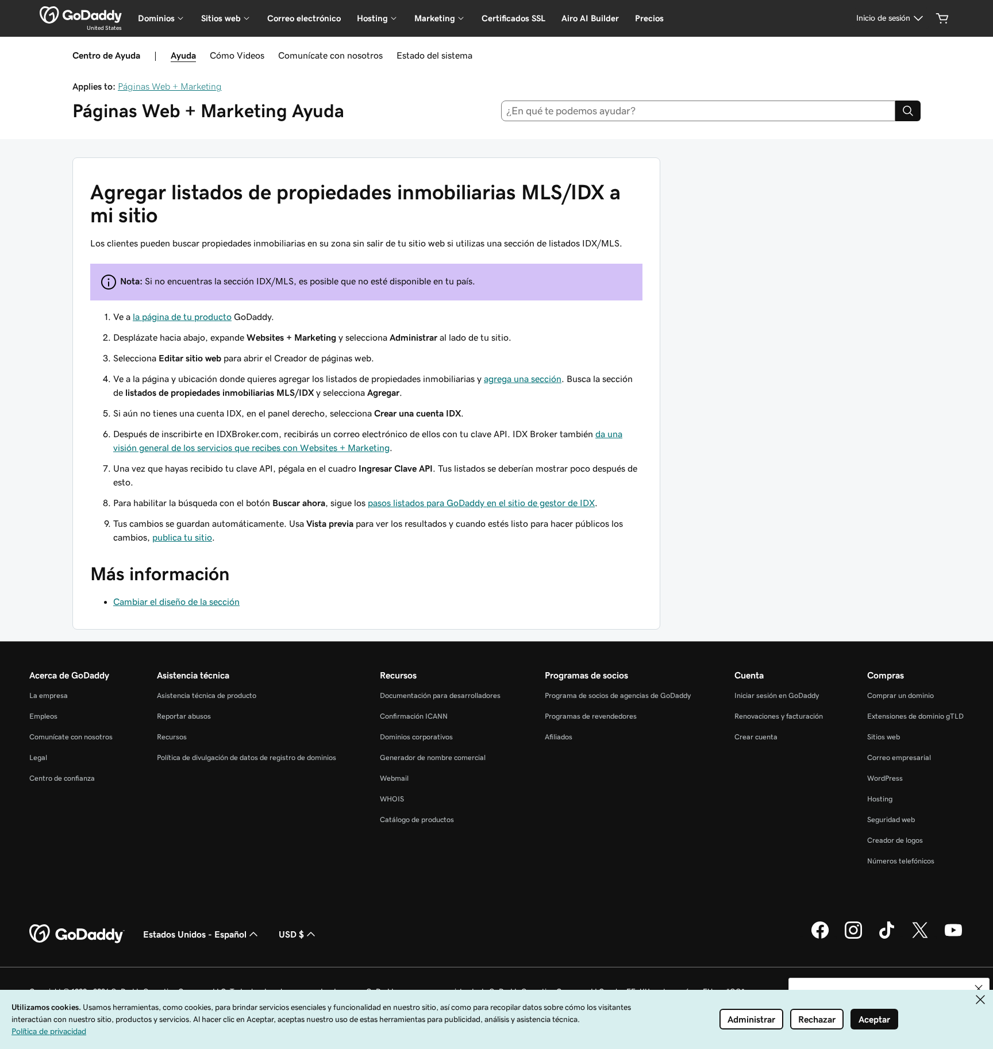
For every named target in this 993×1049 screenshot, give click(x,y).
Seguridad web (891, 819)
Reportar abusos (184, 716)
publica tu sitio (182, 537)
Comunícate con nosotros (330, 55)
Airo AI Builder (590, 18)
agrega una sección (522, 378)
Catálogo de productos (417, 819)
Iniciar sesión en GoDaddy (776, 695)
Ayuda (183, 55)
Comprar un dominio (900, 695)
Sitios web (883, 737)
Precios (649, 18)
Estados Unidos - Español (195, 934)
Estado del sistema (434, 55)
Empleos (43, 716)
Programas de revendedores (591, 716)
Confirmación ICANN (414, 716)
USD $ (291, 934)
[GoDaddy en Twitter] (920, 937)
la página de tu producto (182, 316)
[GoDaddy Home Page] (77, 934)
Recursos (172, 737)
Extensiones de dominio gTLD (915, 716)
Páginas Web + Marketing (170, 86)
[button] (978, 988)
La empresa (48, 695)
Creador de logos (895, 840)
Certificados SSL (513, 18)
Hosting (879, 799)
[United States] (81, 15)
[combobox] (698, 111)
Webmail (394, 778)
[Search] (908, 111)
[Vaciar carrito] (942, 18)
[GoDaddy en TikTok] (886, 937)
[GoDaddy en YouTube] (953, 937)
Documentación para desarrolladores (440, 695)
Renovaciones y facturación (778, 716)
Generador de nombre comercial (433, 757)
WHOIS (392, 799)
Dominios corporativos (416, 737)
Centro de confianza (62, 778)
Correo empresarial (899, 757)
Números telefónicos (900, 861)
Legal (38, 757)
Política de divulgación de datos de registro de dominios (246, 757)
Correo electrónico (304, 18)
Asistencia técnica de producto (206, 695)
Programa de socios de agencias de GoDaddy (618, 695)
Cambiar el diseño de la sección (176, 601)
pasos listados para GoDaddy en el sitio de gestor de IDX (481, 502)
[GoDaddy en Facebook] (820, 937)
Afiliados (558, 737)
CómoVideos (237, 55)
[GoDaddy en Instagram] (853, 937)
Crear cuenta (756, 737)
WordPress (885, 778)
